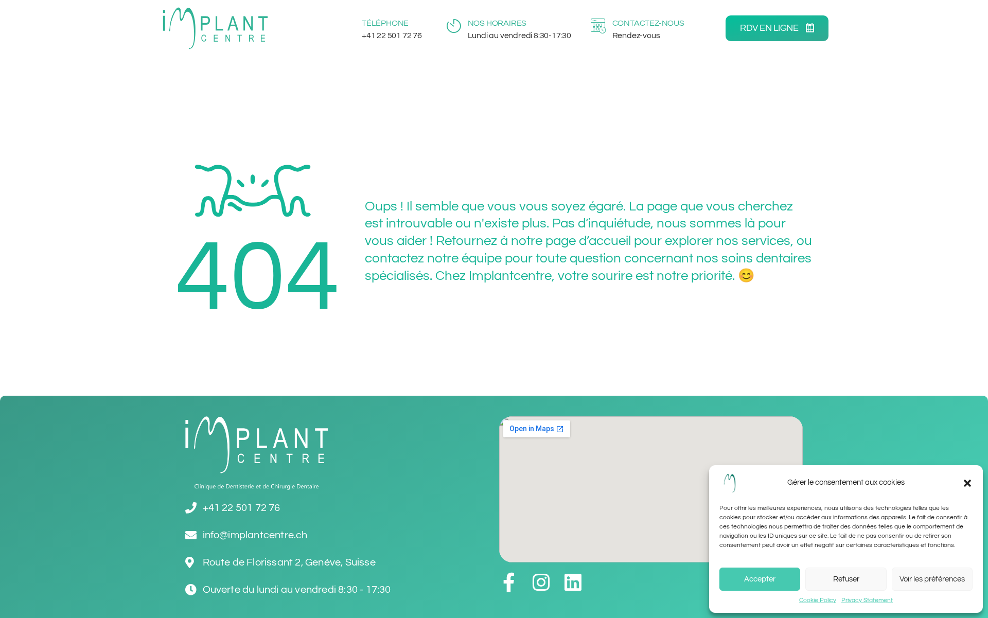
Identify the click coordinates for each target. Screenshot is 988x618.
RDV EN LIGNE (770, 28)
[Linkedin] (573, 582)
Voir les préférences (932, 579)
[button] (967, 483)
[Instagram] (541, 582)
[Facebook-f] (509, 582)
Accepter (759, 579)
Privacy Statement (867, 600)
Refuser (846, 579)
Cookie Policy (817, 600)
